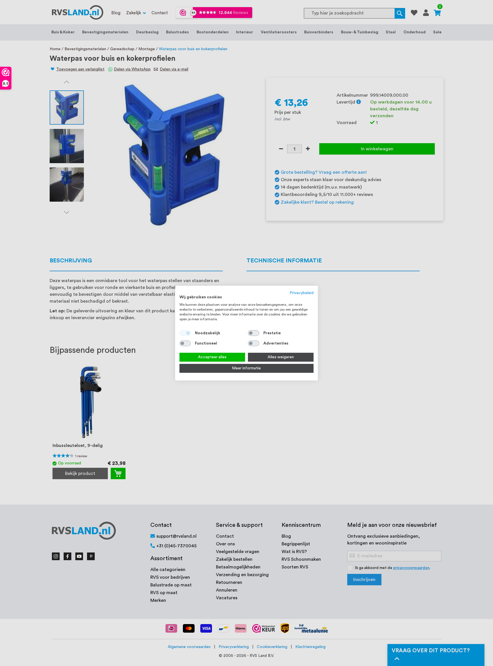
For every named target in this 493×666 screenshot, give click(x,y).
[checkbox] (253, 333)
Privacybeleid (302, 293)
